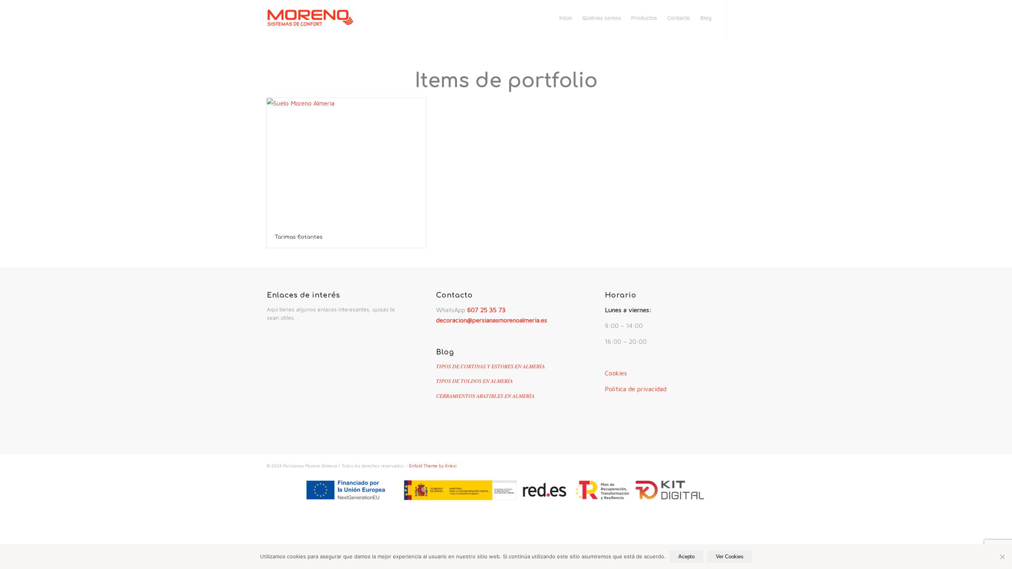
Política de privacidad (635, 388)
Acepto (686, 557)
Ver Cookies (730, 557)
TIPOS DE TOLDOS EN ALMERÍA (474, 380)
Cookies (616, 373)
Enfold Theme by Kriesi (433, 465)
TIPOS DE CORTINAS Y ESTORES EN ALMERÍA (490, 366)
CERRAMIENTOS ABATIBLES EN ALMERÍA (485, 395)
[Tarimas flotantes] (346, 162)
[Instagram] (739, 17)
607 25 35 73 (486, 309)
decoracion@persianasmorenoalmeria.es (491, 320)
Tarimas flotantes (299, 237)
